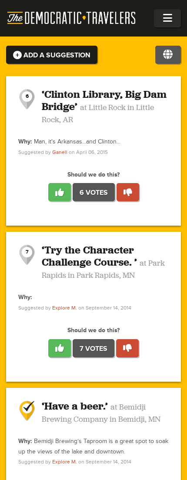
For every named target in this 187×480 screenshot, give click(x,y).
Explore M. (64, 308)
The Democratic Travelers (71, 18)
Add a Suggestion (56, 55)
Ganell (59, 152)
